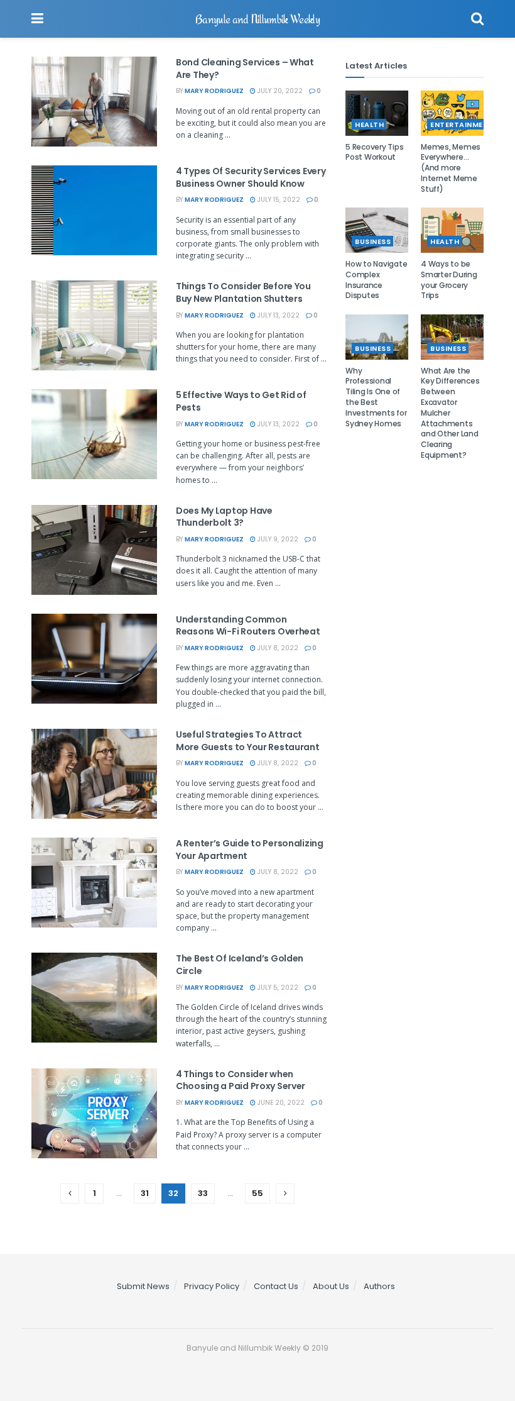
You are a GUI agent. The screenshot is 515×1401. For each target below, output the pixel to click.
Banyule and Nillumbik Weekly (257, 19)
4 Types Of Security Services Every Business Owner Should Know (250, 177)
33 (203, 1193)
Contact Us (276, 1286)
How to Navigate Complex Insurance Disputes (376, 279)
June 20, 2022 (280, 1102)
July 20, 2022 (279, 91)
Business (373, 241)
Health (369, 124)
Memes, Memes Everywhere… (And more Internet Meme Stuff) (450, 167)
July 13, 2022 (278, 315)
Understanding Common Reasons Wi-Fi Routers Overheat (248, 625)
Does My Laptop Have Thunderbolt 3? (224, 516)
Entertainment (462, 124)
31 (145, 1193)
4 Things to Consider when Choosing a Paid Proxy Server (240, 1080)
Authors (379, 1286)
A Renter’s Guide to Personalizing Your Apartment (249, 849)
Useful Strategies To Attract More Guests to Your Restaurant (248, 740)
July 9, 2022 (277, 539)
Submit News (143, 1286)
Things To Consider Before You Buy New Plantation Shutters (243, 292)
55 (257, 1193)
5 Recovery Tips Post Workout (374, 152)
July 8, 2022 (277, 648)
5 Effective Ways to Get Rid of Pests (241, 401)
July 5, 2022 (277, 987)
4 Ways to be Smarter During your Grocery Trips (449, 279)
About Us (331, 1286)
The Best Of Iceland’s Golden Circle (239, 964)
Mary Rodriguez (214, 91)
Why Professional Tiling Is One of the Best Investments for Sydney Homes (375, 397)
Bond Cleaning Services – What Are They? (245, 68)
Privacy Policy (211, 1286)
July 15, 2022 (278, 199)
